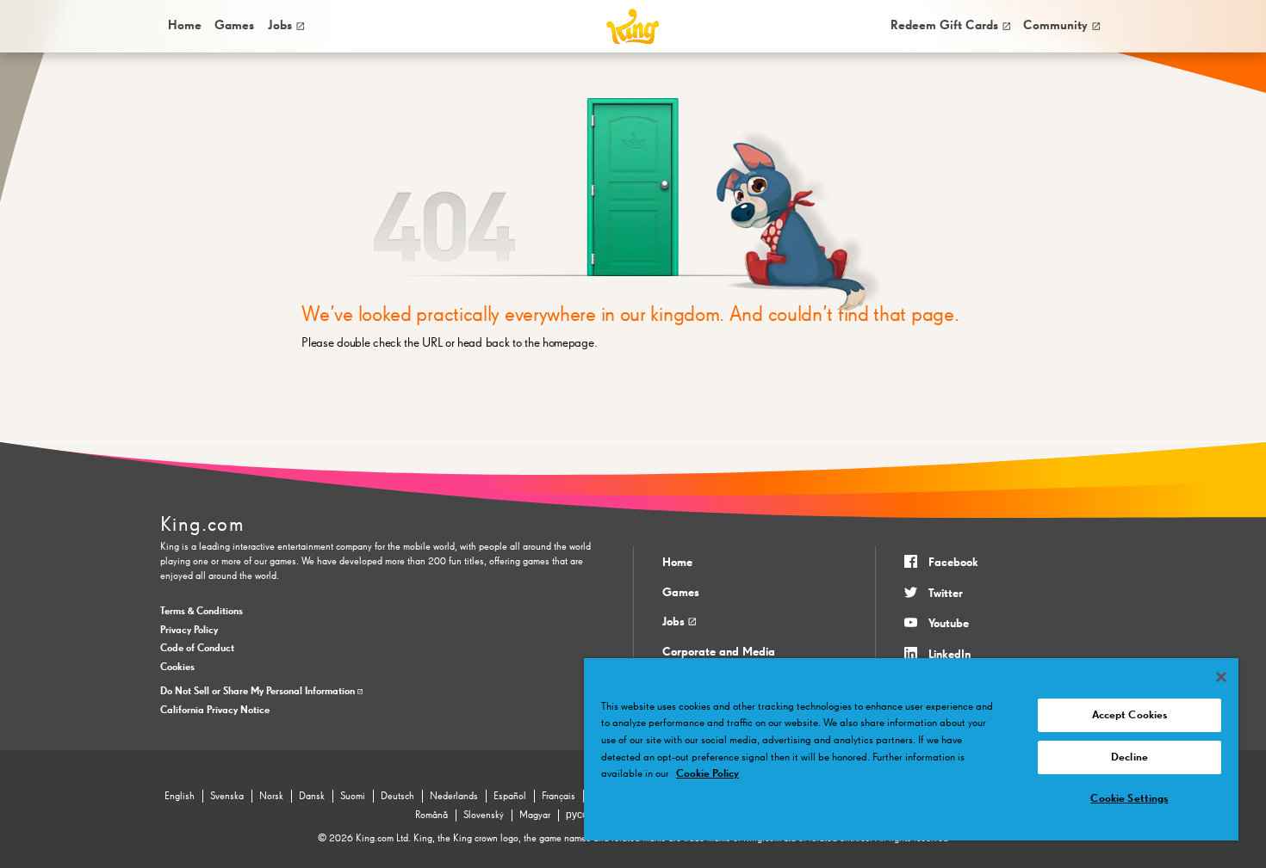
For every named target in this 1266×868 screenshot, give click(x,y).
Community (1055, 25)
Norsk (271, 796)
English (179, 796)
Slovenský (483, 815)
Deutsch (397, 796)
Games (680, 593)
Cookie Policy (707, 773)
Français (558, 796)
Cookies (177, 667)
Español (509, 796)
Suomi (352, 796)
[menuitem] (183, 26)
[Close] (1221, 677)
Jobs (280, 25)
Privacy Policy (189, 630)
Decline (1129, 757)
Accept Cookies (1130, 715)
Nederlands (454, 796)
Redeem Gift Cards (944, 25)
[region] (911, 749)
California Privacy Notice (215, 710)
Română (431, 815)
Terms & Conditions (201, 611)
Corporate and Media (718, 652)
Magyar (534, 815)
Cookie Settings (1129, 798)
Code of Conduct (197, 648)
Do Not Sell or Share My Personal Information (258, 691)
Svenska (227, 796)
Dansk (312, 796)
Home (185, 25)
